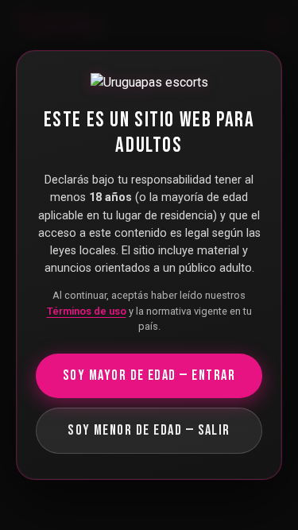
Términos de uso (86, 311)
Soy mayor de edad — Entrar (149, 375)
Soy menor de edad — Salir (149, 430)
